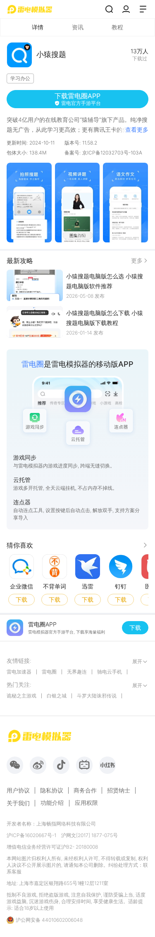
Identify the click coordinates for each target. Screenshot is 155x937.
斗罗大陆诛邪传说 (97, 696)
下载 (21, 599)
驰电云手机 (109, 672)
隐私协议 (51, 790)
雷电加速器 (19, 672)
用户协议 (18, 790)
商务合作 (85, 790)
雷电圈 (49, 672)
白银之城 (57, 696)
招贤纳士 (118, 790)
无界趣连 (77, 672)
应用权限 (86, 802)
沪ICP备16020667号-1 (31, 835)
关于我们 (18, 803)
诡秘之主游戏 (21, 696)
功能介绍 (52, 802)
